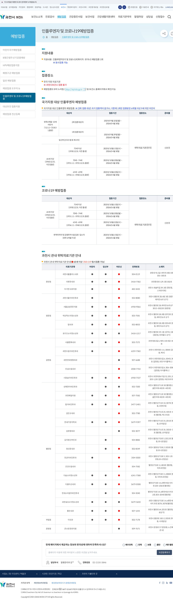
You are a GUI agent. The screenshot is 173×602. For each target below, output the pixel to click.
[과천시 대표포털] (7, 16)
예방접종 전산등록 (11, 114)
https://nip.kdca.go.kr (74, 89)
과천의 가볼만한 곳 (89, 573)
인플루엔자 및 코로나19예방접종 (17, 97)
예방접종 (54, 37)
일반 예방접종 (9, 80)
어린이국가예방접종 (12, 50)
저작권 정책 (25, 583)
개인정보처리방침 (40, 583)
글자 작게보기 (124, 7)
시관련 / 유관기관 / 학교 (52, 573)
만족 (140, 544)
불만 (158, 544)
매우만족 (129, 544)
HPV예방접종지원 (11, 65)
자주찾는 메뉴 (159, 7)
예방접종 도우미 (10, 88)
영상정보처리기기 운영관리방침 (64, 583)
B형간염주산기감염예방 (14, 57)
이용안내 (145, 7)
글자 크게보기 (120, 7)
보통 (149, 544)
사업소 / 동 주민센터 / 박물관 (14, 573)
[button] (37, 17)
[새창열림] (159, 583)
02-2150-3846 (99, 562)
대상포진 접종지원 (11, 106)
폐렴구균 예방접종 (11, 73)
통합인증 (134, 7)
